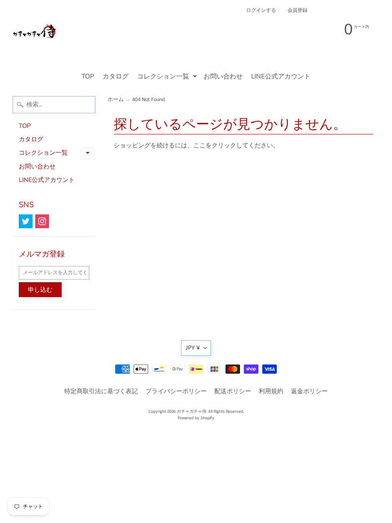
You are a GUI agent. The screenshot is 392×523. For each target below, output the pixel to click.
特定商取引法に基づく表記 (101, 391)
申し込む (40, 290)
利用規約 (271, 391)
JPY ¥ (192, 347)
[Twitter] (26, 221)
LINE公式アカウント (280, 76)
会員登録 (297, 10)
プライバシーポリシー (176, 391)
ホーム (116, 99)
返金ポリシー (309, 391)
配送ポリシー (232, 391)
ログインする (261, 10)
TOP (88, 76)
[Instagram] (42, 221)
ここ (199, 145)
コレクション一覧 (168, 77)
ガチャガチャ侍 (191, 412)
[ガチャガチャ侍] (35, 35)
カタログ (116, 76)
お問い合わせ (223, 76)
